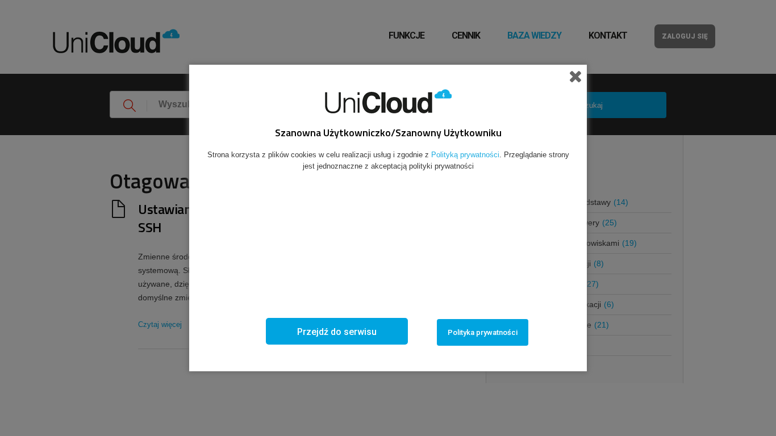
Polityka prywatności (483, 332)
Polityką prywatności (465, 154)
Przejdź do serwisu (337, 331)
